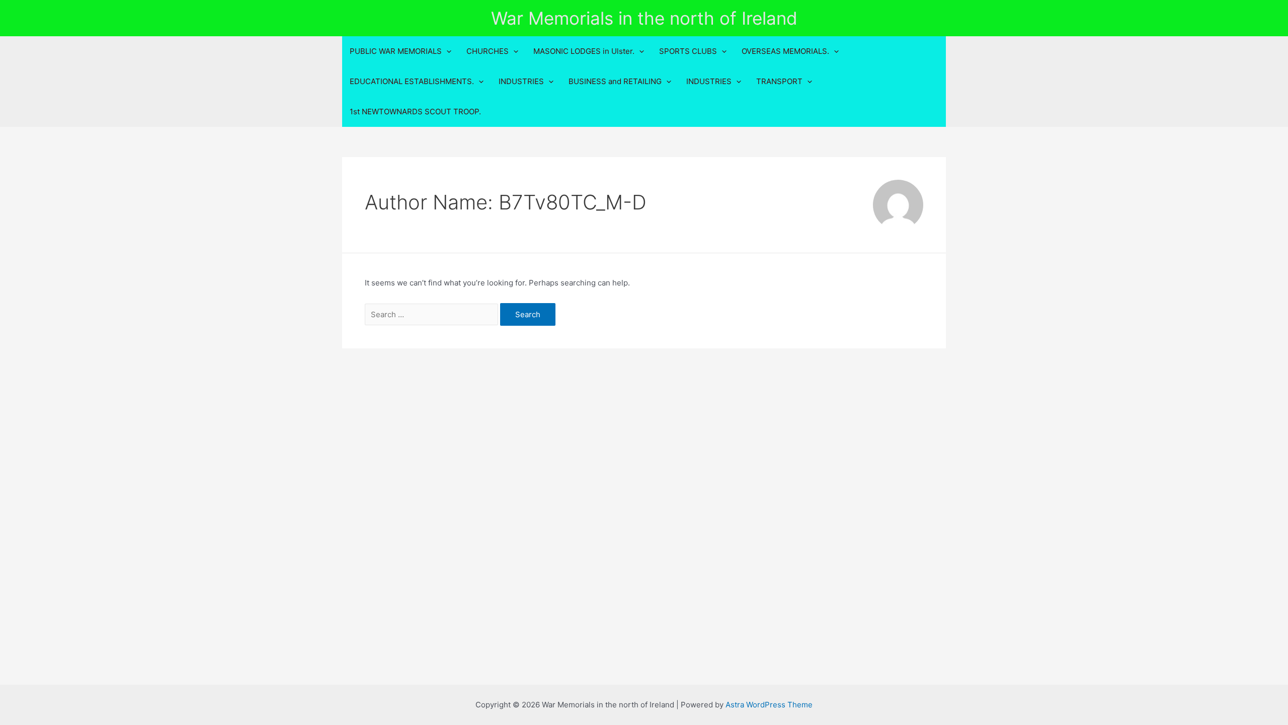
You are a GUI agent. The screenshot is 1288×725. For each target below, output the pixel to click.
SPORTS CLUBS (688, 51)
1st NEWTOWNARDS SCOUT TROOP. (415, 111)
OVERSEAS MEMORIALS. (785, 51)
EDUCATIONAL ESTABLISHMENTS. (412, 81)
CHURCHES (487, 51)
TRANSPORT (779, 81)
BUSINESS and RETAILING (615, 81)
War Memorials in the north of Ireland (644, 18)
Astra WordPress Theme (769, 704)
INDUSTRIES (521, 81)
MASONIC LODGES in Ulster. (583, 51)
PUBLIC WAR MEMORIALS (396, 51)
